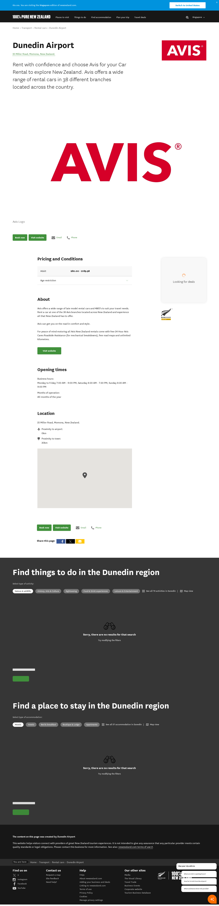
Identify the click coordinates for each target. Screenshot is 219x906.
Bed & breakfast (48, 724)
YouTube (21, 888)
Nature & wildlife (23, 591)
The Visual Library (133, 878)
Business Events (132, 885)
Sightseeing (71, 591)
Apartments (91, 724)
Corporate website (133, 889)
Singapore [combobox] (197, 17)
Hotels (31, 724)
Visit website (37, 237)
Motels (18, 724)
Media (127, 875)
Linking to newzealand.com (93, 885)
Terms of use (86, 889)
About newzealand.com (91, 878)
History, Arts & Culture (48, 591)
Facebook (22, 883)
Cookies (83, 896)
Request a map (53, 875)
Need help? (51, 882)
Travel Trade (130, 882)
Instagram (22, 879)
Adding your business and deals (95, 882)
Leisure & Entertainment (126, 591)
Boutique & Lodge (71, 724)
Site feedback (52, 878)
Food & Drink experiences (96, 591)
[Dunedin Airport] (184, 50)
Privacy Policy (86, 893)
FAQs (82, 875)
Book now (20, 237)
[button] (62, 17)
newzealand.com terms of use (135, 846)
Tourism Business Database (138, 893)
